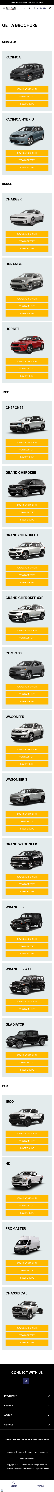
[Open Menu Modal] (3, 8)
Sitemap (21, 1452)
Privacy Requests (27, 1458)
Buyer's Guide (27, 104)
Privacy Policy (32, 1452)
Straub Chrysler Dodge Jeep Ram (34, 1465)
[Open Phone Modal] (24, 8)
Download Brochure (27, 89)
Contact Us (11, 1452)
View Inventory (27, 97)
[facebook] (26, 1381)
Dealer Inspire (43, 1469)
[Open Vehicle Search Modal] (50, 8)
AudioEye (43, 1452)
